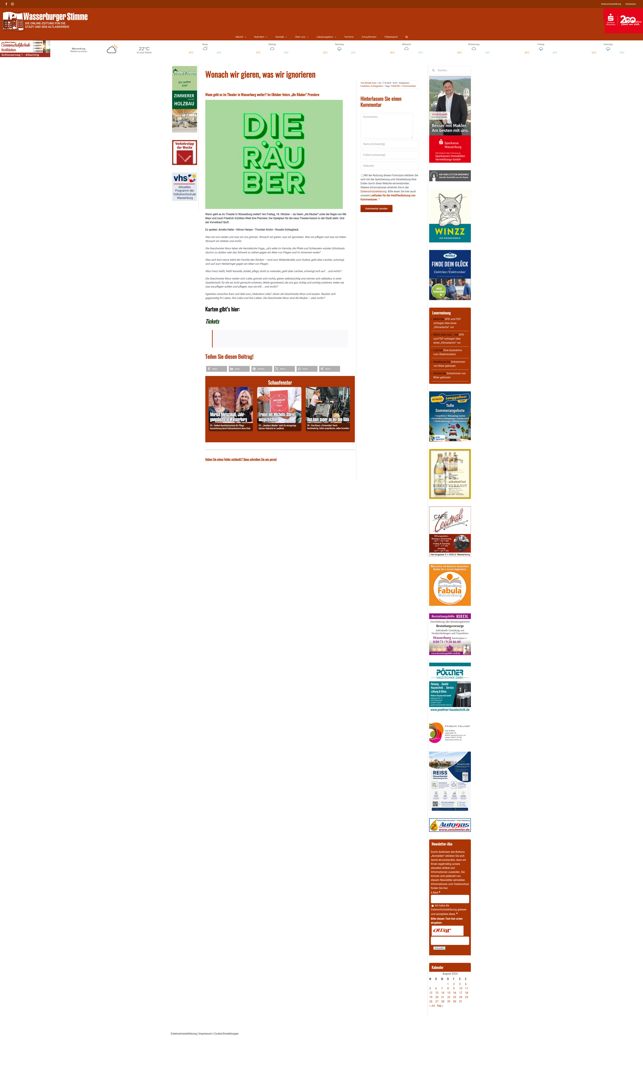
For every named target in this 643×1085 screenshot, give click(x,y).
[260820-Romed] (231, 389)
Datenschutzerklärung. (374, 191)
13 (436, 992)
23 (454, 997)
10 (460, 988)
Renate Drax (370, 83)
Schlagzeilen (377, 86)
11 (466, 988)
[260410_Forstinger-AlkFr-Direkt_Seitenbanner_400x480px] (450, 451)
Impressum (205, 1033)
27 (436, 1001)
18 (466, 992)
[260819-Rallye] (328, 389)
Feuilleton (365, 86)
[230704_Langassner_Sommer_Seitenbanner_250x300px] (450, 393)
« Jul (432, 1005)
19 (430, 997)
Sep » (440, 1005)
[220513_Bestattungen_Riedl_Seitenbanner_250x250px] (450, 615)
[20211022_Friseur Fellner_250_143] (450, 722)
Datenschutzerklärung (444, 909)
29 (448, 1001)
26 (430, 1001)
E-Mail (435, 892)
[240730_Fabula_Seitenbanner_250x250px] (450, 566)
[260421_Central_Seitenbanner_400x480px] (450, 508)
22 (448, 997)
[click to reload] (447, 931)
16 (454, 992)
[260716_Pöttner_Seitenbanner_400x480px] (450, 664)
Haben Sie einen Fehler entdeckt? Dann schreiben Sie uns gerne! (241, 459)
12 (430, 992)
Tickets (212, 321)
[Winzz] (450, 190)
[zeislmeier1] (450, 820)
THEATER (395, 86)
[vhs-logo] (184, 174)
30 (454, 1001)
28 (442, 1001)
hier (445, 888)
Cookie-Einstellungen (226, 1033)
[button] (407, 37)
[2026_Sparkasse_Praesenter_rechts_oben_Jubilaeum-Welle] (623, 10)
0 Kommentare (409, 86)
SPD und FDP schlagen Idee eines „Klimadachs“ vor (447, 323)
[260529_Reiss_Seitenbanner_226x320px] (450, 753)
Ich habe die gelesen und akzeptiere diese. (449, 910)
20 (436, 997)
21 (442, 997)
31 (460, 1001)
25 (466, 997)
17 (460, 992)
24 (460, 997)
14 (442, 992)
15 (448, 992)
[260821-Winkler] (279, 389)
